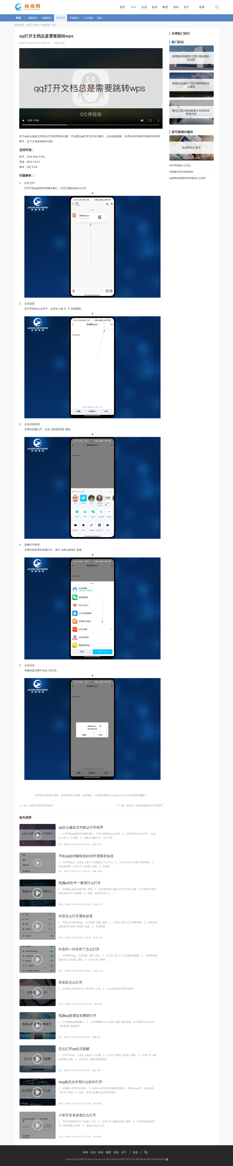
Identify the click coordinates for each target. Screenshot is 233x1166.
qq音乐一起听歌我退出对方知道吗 (144, 805)
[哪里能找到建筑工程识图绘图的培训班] (191, 69)
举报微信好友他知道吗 (181, 171)
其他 (61, 904)
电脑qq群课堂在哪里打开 (77, 1015)
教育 (165, 7)
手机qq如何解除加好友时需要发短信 (86, 856)
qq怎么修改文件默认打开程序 (81, 827)
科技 (133, 7)
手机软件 (60, 18)
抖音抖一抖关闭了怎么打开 (79, 949)
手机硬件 (74, 18)
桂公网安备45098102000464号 (148, 1159)
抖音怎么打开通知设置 (76, 916)
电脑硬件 (47, 18)
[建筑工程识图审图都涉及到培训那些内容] (191, 123)
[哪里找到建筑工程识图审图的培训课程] (191, 96)
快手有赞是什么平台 (180, 165)
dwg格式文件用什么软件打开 (80, 1082)
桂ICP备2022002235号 (118, 1159)
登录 (202, 7)
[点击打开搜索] (146, 1152)
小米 (61, 1137)
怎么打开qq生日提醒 (74, 1049)
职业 (154, 7)
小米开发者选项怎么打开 (77, 1115)
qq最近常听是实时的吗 (41, 805)
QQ (54, 24)
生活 (144, 7)
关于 (186, 7)
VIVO (61, 1004)
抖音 (61, 937)
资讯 (176, 7)
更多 (99, 18)
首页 (122, 7)
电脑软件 (33, 18)
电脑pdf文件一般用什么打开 (80, 883)
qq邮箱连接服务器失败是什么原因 (187, 178)
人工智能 (88, 18)
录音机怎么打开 (70, 982)
